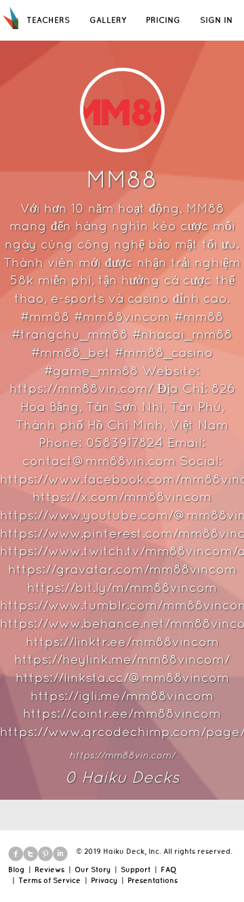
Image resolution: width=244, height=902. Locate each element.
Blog (16, 869)
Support (135, 869)
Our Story (92, 869)
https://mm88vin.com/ (122, 755)
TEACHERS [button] (48, 20)
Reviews (49, 869)
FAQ (168, 869)
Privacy (104, 880)
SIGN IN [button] (216, 20)
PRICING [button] (163, 20)
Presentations (152, 880)
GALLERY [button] (107, 20)
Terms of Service (49, 880)
